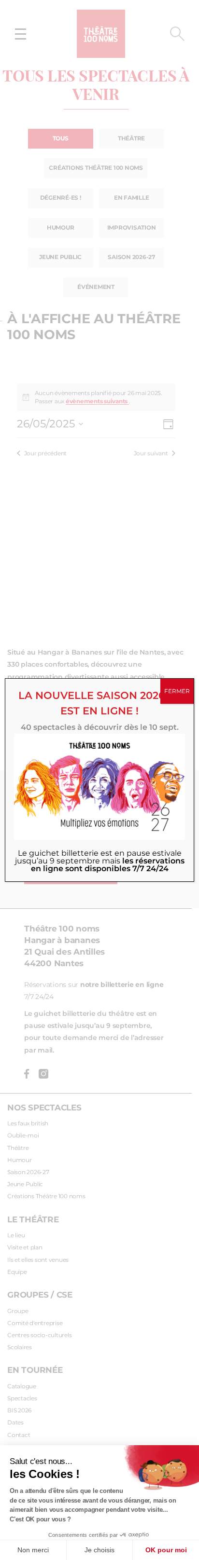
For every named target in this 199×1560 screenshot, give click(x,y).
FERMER (177, 691)
